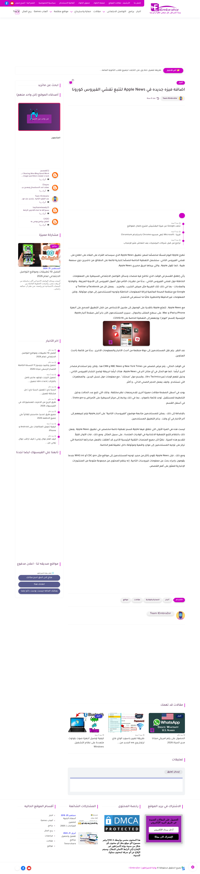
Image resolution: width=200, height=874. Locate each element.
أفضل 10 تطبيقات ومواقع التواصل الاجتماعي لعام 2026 (40, 274)
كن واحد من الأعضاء (39, 119)
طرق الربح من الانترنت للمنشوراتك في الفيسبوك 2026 (37, 404)
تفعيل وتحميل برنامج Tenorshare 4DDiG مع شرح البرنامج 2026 (68, 840)
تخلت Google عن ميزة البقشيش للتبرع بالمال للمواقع (154, 226)
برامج (131, 12)
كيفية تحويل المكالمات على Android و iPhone (37, 429)
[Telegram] (17, 868)
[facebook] (7, 3)
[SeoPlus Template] (183, 868)
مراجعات (49, 836)
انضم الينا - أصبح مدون (25, 3)
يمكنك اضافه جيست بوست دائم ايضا (39, 591)
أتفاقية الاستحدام (67, 3)
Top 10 (16, 12)
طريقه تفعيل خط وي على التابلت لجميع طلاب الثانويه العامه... (130, 70)
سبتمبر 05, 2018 (68, 815)
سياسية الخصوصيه (47, 3)
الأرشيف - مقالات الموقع (119, 3)
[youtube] (12, 3)
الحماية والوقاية (152, 600)
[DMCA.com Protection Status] (122, 832)
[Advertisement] (100, 43)
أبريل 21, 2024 (69, 833)
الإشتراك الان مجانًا (164, 836)
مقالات (97, 12)
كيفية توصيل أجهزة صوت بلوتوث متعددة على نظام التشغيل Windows (86, 742)
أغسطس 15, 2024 (51, 269)
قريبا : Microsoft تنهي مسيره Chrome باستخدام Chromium (151, 235)
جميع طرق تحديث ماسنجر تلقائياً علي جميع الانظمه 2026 (37, 417)
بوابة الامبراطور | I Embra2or (143, 868)
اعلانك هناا (39, 584)
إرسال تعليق (173, 772)
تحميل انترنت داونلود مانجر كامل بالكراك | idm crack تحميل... (40, 380)
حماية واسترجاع (83, 12)
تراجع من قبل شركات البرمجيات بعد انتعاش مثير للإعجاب (152, 243)
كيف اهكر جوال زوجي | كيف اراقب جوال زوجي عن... (37, 441)
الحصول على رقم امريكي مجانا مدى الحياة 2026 (168, 740)
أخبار (138, 12)
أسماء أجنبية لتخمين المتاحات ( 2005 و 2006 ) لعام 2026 (68, 823)
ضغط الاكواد (99, 3)
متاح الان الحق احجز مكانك (39, 578)
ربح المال (27, 12)
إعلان (44, 573)
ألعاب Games (41, 12)
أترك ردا (42, 179)
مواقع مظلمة (61, 12)
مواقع (125, 600)
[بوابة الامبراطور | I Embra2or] (165, 8)
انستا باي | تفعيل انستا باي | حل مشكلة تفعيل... (40, 392)
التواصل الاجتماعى (116, 12)
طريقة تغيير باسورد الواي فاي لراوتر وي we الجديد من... (128, 740)
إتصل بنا (137, 3)
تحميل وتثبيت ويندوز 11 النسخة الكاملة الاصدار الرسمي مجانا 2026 (37, 367)
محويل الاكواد (84, 3)
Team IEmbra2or (170, 98)
